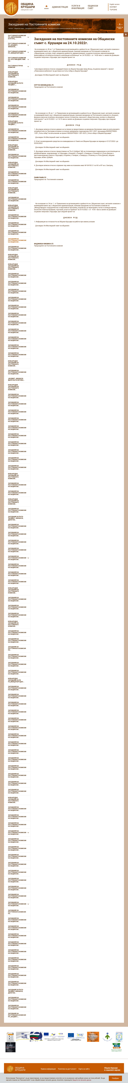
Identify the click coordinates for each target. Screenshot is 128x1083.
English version (115, 4)
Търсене (113, 10)
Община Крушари (27, 7)
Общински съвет (19, 28)
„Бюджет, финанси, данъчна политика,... (16, 379)
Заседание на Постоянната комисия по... (17, 648)
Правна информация (48, 1069)
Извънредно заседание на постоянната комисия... (13, 165)
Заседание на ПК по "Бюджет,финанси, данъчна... (15, 991)
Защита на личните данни (81, 1080)
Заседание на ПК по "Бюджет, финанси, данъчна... (15, 518)
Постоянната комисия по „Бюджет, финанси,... (17, 45)
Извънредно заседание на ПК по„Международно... (16, 680)
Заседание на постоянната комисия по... (17, 912)
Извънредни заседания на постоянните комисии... (13, 74)
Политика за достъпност (67, 1069)
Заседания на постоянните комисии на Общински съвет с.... (66, 28)
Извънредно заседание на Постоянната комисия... (13, 147)
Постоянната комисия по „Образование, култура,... (17, 37)
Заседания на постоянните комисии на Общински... (17, 91)
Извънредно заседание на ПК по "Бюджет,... (15, 83)
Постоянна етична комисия (15, 66)
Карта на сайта (84, 1069)
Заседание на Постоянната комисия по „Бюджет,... (17, 1015)
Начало (46, 8)
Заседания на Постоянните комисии (36, 28)
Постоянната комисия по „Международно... (17, 52)
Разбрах (115, 1078)
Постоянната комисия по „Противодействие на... (17, 59)
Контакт (113, 7)
